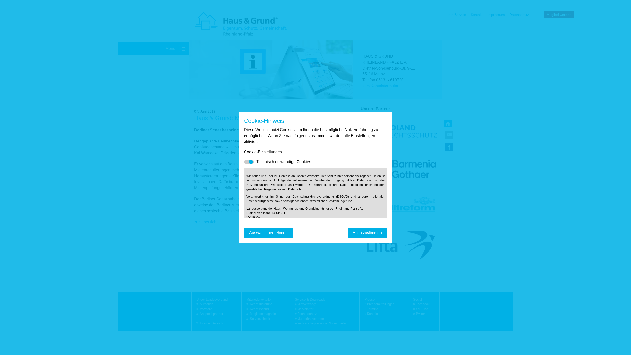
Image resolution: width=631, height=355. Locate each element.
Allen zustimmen (367, 233)
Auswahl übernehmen (268, 233)
